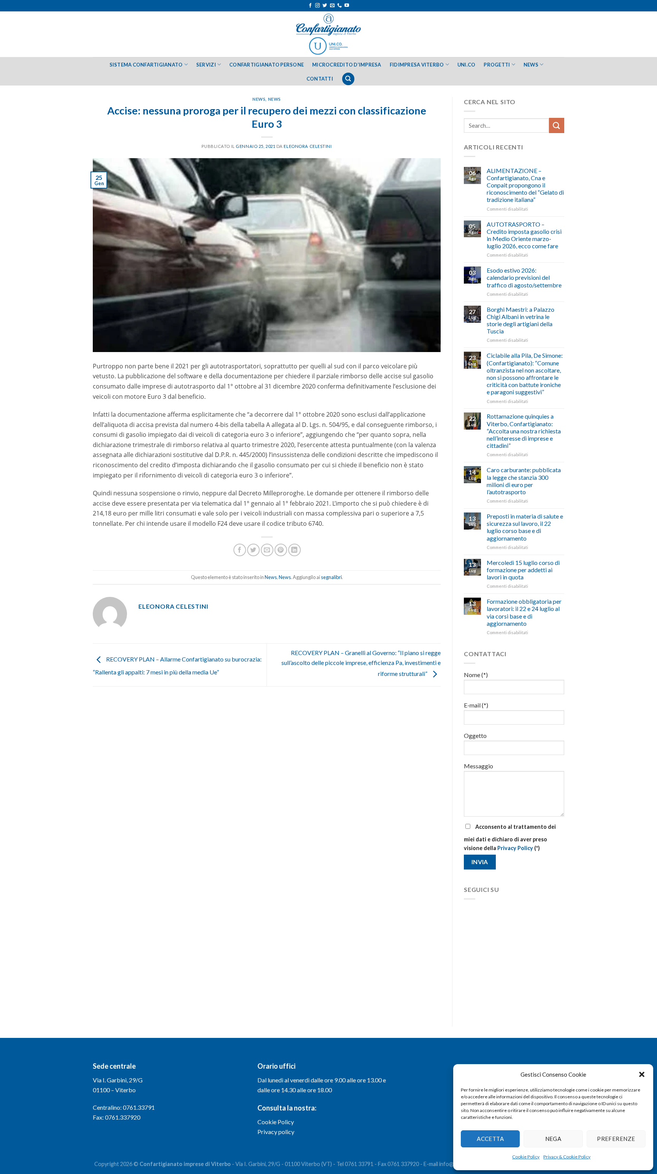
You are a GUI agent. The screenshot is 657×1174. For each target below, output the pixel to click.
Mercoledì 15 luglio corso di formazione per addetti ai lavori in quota (523, 570)
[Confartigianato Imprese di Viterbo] (328, 34)
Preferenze (616, 1138)
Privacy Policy (515, 848)
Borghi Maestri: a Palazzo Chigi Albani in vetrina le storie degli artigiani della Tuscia (520, 320)
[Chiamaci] (339, 5)
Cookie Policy (526, 1157)
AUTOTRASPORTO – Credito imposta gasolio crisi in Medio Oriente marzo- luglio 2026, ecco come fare (524, 235)
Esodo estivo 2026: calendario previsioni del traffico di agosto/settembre (524, 277)
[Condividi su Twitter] (253, 550)
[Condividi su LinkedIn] (294, 550)
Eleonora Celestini (308, 146)
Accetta (490, 1138)
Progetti (497, 65)
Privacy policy (275, 1131)
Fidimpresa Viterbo (417, 65)
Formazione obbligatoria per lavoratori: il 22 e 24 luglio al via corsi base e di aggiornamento (524, 612)
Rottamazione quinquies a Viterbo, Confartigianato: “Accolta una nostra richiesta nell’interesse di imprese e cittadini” (524, 430)
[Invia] (556, 125)
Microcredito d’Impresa (346, 65)
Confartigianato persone (266, 65)
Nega (553, 1138)
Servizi (206, 65)
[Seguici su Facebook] (310, 5)
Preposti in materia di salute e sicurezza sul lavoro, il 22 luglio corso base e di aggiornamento (525, 527)
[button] (642, 1074)
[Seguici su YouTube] (346, 5)
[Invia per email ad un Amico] (267, 550)
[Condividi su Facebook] (239, 550)
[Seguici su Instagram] (317, 5)
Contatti (319, 79)
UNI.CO (466, 65)
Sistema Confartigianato (146, 65)
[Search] (348, 79)
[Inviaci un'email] (332, 5)
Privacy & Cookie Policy (566, 1157)
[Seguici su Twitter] (324, 5)
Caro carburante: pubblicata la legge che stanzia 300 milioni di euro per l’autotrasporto (524, 480)
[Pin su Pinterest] (281, 550)
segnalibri (331, 577)
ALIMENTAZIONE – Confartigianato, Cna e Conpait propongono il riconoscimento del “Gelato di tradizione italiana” (525, 185)
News (531, 65)
